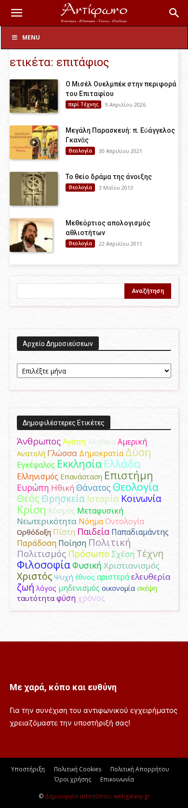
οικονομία (118, 588)
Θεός (28, 498)
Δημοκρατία (101, 453)
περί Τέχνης (83, 104)
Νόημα (91, 521)
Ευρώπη (33, 487)
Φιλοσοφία (43, 564)
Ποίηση (72, 543)
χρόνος (91, 598)
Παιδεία (93, 531)
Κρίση (31, 509)
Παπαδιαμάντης (140, 532)
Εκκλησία (79, 464)
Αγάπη (74, 441)
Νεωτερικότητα (47, 521)
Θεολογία (80, 150)
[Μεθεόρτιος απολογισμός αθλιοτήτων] (31, 235)
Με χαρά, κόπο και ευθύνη (63, 687)
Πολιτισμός (41, 553)
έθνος (85, 577)
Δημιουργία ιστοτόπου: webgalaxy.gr (97, 796)
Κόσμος (61, 510)
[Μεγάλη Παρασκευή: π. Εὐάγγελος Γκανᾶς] (34, 142)
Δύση (138, 452)
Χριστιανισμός (132, 565)
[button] (16, 13)
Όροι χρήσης (72, 779)
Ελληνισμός (37, 476)
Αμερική (132, 441)
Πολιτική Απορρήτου (139, 769)
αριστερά (113, 576)
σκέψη (147, 588)
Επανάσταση (81, 476)
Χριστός (34, 576)
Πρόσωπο (88, 553)
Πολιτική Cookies (77, 769)
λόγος (46, 588)
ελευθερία (151, 576)
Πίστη (64, 532)
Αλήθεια (102, 441)
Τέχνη (149, 553)
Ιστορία (103, 498)
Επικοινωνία (117, 779)
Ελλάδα (122, 463)
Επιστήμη (128, 475)
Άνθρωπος (39, 441)
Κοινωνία (141, 498)
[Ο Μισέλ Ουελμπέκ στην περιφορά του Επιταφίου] (34, 96)
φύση (66, 598)
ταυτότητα (35, 598)
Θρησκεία (63, 498)
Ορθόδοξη (34, 532)
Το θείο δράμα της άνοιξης (109, 177)
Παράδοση (36, 542)
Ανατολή (31, 453)
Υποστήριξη (28, 769)
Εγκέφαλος (36, 465)
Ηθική (62, 487)
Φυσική (87, 565)
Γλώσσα (62, 453)
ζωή (25, 587)
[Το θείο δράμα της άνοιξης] (34, 189)
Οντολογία (125, 521)
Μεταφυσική (100, 510)
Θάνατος (93, 487)
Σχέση (122, 554)
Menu (31, 37)
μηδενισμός (79, 588)
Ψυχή (63, 577)
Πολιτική (109, 542)
